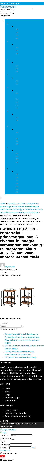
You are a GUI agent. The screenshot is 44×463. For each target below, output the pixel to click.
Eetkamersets (25, 68)
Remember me (9, 453)
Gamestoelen (25, 83)
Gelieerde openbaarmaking (17, 416)
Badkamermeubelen (18, 41)
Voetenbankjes (26, 38)
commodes (24, 183)
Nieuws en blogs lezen (10, 3)
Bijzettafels (24, 29)
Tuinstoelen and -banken (30, 144)
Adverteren (10, 400)
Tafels (21, 138)
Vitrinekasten (25, 35)
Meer (11, 168)
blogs (7, 394)
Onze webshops (12, 397)
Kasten (22, 50)
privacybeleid (11, 410)
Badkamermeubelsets (29, 47)
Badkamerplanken (27, 180)
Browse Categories (13, 20)
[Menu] (1, 198)
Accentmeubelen (17, 23)
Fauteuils (23, 153)
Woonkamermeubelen (19, 147)
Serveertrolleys (26, 71)
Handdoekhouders (27, 186)
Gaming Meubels (17, 75)
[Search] (1, 201)
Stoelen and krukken (23, 90)
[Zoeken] (13, 13)
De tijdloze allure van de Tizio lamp (20, 357)
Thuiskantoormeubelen (20, 111)
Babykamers (25, 177)
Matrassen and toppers (30, 105)
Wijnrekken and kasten (29, 189)
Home (3, 203)
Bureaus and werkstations (31, 117)
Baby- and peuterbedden (30, 174)
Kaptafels (23, 99)
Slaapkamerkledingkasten (31, 108)
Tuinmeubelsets (26, 141)
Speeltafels (24, 81)
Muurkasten (24, 156)
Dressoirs (23, 65)
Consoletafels (25, 32)
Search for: (5, 9)
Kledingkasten (25, 192)
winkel (7, 391)
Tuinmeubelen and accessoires (23, 126)
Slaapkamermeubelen (19, 87)
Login (2, 456)
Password (4, 447)
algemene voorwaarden (16, 413)
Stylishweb (10, 266)
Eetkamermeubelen (18, 59)
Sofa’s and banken (27, 159)
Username (5, 444)
